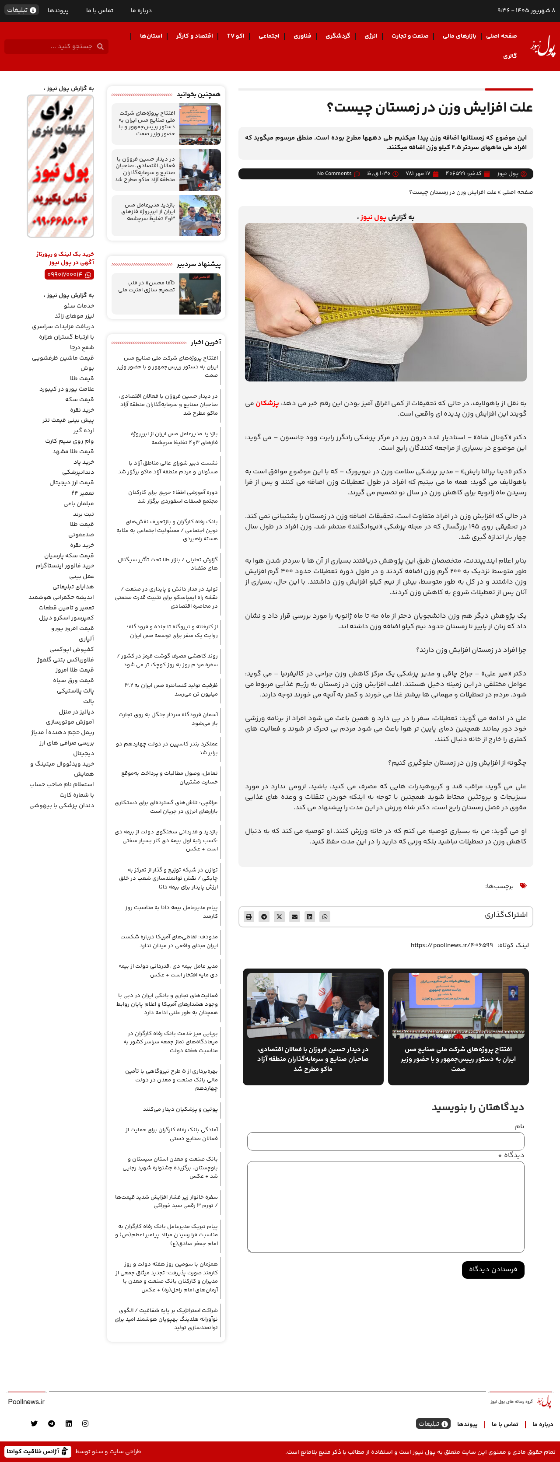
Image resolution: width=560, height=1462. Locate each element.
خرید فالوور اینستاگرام (65, 566)
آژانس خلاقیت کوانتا (34, 1451)
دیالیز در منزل (76, 712)
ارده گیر (84, 431)
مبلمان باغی (78, 504)
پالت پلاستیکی (75, 691)
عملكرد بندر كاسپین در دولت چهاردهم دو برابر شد (167, 748)
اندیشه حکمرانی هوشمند (61, 597)
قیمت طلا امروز (75, 670)
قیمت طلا (82, 379)
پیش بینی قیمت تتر (68, 420)
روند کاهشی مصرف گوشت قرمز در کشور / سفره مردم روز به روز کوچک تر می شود (167, 660)
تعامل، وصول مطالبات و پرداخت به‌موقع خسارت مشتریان (169, 778)
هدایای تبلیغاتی (73, 587)
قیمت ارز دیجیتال (71, 483)
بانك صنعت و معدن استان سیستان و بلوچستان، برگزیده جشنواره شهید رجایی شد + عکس (170, 1168)
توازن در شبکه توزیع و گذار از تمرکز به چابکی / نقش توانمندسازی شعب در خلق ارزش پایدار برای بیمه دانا (168, 879)
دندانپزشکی (78, 472)
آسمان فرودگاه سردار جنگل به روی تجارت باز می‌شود (168, 719)
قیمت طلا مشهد (73, 452)
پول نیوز (373, 217)
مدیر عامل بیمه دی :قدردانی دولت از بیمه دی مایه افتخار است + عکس (168, 970)
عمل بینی (81, 576)
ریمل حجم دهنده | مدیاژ (62, 733)
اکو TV (236, 36)
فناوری (303, 36)
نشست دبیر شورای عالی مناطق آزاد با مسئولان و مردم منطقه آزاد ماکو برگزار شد (168, 467)
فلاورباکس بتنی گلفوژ (65, 660)
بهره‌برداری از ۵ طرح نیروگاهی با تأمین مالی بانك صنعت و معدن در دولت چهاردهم (171, 1080)
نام (520, 1126)
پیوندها (58, 11)
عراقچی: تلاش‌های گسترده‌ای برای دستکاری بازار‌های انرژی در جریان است (166, 807)
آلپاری (86, 639)
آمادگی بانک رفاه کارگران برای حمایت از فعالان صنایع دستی (172, 1134)
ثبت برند (83, 514)
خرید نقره (82, 410)
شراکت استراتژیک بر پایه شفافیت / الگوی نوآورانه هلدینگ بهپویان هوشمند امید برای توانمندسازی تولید (166, 1319)
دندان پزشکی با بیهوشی (61, 806)
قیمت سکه (79, 400)
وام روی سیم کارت (69, 441)
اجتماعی (269, 36)
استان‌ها (151, 36)
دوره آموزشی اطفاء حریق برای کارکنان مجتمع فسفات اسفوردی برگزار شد (173, 497)
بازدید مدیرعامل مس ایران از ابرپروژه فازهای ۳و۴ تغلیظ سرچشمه (148, 212)
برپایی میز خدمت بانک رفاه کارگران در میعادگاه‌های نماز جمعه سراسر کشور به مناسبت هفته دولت (170, 1042)
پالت (88, 702)
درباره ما (141, 11)
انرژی (371, 36)
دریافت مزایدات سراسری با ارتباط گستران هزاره (63, 332)
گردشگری (338, 36)
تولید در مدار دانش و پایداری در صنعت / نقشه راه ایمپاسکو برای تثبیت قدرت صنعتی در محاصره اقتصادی (166, 598)
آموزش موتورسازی (70, 722)
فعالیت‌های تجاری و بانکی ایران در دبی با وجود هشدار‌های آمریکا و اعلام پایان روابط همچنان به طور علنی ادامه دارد (167, 1004)
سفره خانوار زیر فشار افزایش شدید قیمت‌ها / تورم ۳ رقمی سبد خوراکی (166, 1201)
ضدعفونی (81, 535)
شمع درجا (82, 348)
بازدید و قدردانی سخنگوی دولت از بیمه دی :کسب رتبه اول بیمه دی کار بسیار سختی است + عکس (166, 840)
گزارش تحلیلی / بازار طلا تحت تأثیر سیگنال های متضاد (168, 564)
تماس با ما (99, 11)
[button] (324, 916)
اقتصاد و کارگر (194, 36)
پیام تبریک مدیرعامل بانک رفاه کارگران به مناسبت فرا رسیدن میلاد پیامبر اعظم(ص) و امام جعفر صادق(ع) (166, 1235)
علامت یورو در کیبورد (66, 389)
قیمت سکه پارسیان (69, 556)
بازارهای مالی (459, 36)
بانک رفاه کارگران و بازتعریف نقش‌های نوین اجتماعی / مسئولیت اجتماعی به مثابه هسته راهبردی (167, 530)
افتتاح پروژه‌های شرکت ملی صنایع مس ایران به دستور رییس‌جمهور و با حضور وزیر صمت (147, 123)
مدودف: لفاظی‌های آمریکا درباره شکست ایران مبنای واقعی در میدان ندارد (169, 941)
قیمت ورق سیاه (73, 681)
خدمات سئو (79, 306)
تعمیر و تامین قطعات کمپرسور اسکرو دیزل (66, 613)
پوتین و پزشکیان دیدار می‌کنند (180, 1109)
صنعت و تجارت (410, 36)
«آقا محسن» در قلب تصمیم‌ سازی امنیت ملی (146, 286)
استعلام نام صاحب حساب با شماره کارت (61, 790)
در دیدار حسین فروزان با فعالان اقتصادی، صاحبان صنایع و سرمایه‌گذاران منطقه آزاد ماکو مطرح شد (145, 169)
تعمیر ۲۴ (82, 493)
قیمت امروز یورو (72, 628)
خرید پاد (84, 462)
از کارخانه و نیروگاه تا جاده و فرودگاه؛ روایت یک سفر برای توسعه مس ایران (172, 631)
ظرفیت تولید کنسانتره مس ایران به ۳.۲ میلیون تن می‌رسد (171, 690)
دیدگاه (511, 1155)
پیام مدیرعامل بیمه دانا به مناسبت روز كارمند (171, 912)
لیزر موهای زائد (74, 316)
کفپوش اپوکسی (71, 649)
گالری (510, 56)
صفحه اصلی (501, 36)
